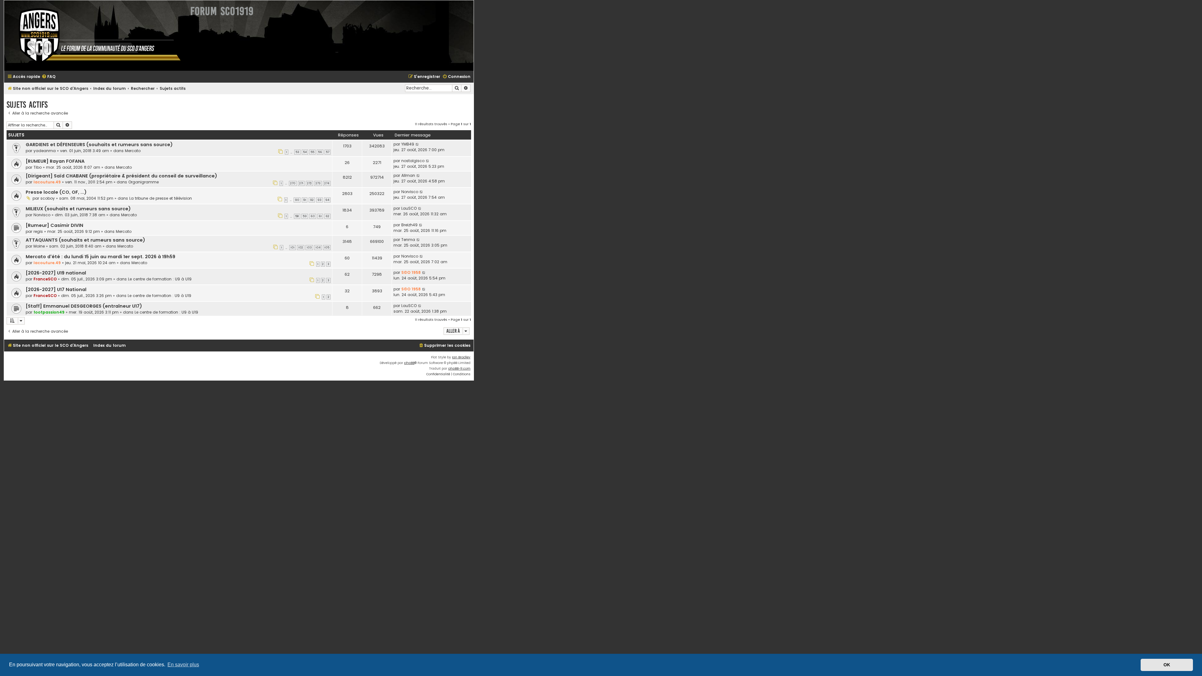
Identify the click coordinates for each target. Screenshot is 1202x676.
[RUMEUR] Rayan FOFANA (55, 161)
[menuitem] (48, 77)
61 (320, 216)
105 (326, 247)
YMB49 (407, 144)
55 (312, 152)
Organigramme (143, 182)
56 (320, 152)
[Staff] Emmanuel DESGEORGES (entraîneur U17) (84, 306)
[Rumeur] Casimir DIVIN (54, 225)
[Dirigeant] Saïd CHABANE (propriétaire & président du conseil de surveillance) (121, 176)
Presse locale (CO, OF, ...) (56, 192)
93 (319, 200)
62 (327, 216)
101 (292, 247)
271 (301, 183)
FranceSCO (45, 279)
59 (305, 216)
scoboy (47, 198)
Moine (39, 246)
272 (309, 183)
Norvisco (409, 191)
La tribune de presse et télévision (160, 198)
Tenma (408, 239)
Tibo (37, 167)
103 (309, 247)
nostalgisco (412, 160)
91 (304, 200)
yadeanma (44, 150)
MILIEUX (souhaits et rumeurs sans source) (78, 209)
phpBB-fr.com (459, 368)
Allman (408, 175)
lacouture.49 (47, 182)
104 (318, 247)
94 (327, 200)
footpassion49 (48, 312)
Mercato (133, 150)
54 (305, 152)
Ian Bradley (461, 357)
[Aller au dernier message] (417, 144)
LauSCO (409, 208)
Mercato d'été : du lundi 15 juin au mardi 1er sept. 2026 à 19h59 (100, 256)
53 (297, 152)
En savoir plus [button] (183, 664)
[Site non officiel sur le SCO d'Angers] (95, 35)
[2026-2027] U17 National (56, 289)
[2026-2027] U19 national (56, 273)
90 (297, 200)
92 (312, 200)
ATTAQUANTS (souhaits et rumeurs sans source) (85, 240)
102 (300, 247)
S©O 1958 (411, 272)
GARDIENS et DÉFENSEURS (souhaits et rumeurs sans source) (99, 144)
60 (313, 216)
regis (38, 231)
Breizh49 (409, 225)
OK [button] (1166, 664)
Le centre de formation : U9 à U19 (160, 279)
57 (327, 152)
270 (292, 183)
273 (318, 183)
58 (297, 216)
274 (326, 183)
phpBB (409, 363)
